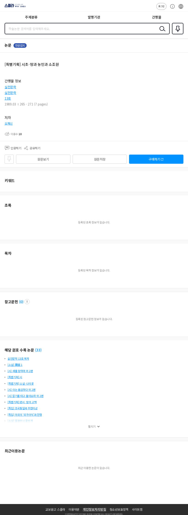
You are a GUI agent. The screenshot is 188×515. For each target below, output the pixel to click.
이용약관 (74, 509)
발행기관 (94, 17)
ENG (180, 8)
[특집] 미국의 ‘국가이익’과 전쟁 (25, 414)
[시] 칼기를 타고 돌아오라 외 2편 (25, 396)
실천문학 (10, 87)
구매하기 (154, 159)
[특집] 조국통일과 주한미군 (23, 408)
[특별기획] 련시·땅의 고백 (22, 402)
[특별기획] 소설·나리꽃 (20, 383)
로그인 (161, 6)
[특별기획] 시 (15, 377)
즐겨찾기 (176, 33)
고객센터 (171, 8)
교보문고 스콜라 (55, 509)
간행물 (156, 17)
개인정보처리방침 (94, 509)
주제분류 (31, 17)
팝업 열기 (27, 301)
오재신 (9, 123)
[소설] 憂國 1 (15, 365)
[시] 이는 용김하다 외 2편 (22, 390)
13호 (8, 98)
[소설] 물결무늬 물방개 (20, 421)
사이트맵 (137, 509)
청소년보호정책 (119, 509)
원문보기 (43, 159)
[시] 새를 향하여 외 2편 (20, 371)
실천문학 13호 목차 (18, 358)
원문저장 (100, 159)
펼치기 (92, 426)
